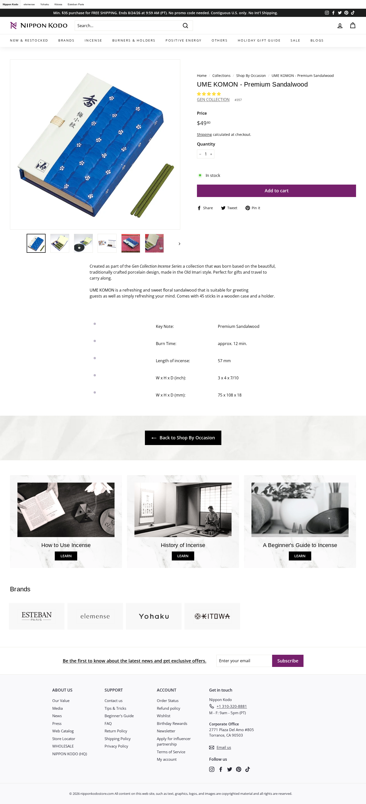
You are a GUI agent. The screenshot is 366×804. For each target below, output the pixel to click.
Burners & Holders (134, 40)
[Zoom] (95, 144)
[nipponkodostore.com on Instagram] (211, 769)
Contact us (113, 700)
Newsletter (166, 730)
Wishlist (163, 715)
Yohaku (44, 4)
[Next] (177, 243)
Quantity (206, 144)
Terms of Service (171, 751)
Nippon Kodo (10, 4)
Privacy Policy (116, 746)
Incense (93, 40)
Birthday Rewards (172, 723)
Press (56, 723)
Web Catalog (63, 730)
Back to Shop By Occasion (186, 438)
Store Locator (63, 738)
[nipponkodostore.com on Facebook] (220, 769)
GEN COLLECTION (213, 99)
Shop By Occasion (251, 75)
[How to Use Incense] (66, 510)
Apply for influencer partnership (174, 741)
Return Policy (116, 730)
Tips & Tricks (115, 708)
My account (167, 759)
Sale (295, 40)
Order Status (168, 700)
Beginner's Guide (119, 715)
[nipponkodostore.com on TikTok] (247, 769)
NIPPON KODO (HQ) (69, 753)
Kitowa (58, 4)
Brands (66, 40)
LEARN (66, 555)
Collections (222, 75)
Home (202, 75)
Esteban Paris (76, 4)
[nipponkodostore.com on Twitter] (229, 769)
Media (57, 708)
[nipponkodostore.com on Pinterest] (238, 769)
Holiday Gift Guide (259, 40)
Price (202, 113)
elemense (29, 4)
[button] (209, 94)
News (57, 715)
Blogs (317, 40)
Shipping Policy (118, 738)
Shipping (204, 134)
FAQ (108, 723)
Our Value (60, 700)
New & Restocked (29, 40)
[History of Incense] (183, 510)
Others (220, 40)
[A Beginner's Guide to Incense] (300, 510)
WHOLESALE (63, 746)
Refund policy (168, 708)
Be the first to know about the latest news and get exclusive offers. (134, 661)
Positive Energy (184, 40)
